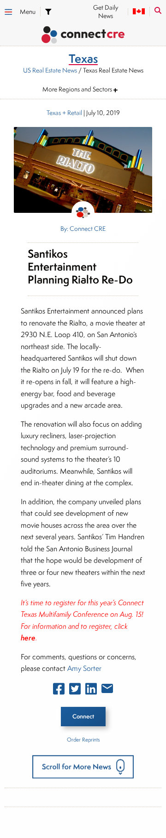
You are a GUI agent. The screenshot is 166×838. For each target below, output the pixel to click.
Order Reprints (83, 739)
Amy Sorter (84, 668)
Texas (54, 113)
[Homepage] (83, 36)
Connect (83, 716)
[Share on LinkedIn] (91, 690)
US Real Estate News (50, 70)
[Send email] (107, 690)
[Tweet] (75, 690)
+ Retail (71, 113)
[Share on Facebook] (59, 690)
